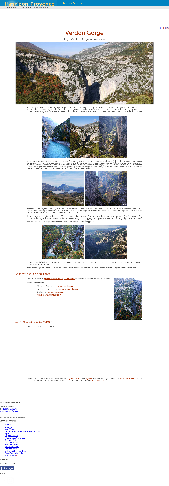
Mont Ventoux (10, 429)
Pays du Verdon (27, 7)
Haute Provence (11, 442)
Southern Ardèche (12, 440)
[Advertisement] (84, 18)
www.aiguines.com (53, 295)
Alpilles (8, 433)
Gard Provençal (11, 449)
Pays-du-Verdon (12, 444)
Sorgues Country (12, 436)
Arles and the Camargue (15, 438)
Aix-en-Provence (97, 380)
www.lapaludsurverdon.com (67, 289)
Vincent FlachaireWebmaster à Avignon (9, 410)
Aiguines (40, 295)
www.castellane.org (55, 292)
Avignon (8, 425)
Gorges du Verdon (42, 7)
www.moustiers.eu (65, 286)
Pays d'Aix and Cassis (14, 453)
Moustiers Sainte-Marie (128, 379)
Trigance (88, 379)
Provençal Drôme (12, 447)
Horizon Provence (11, 7)
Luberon (8, 427)
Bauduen (78, 379)
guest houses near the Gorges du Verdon (59, 279)
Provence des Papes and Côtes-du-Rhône (22, 431)
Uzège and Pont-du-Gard (15, 451)
